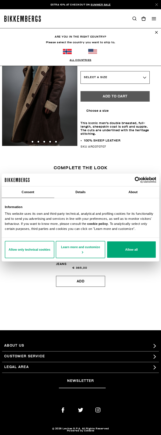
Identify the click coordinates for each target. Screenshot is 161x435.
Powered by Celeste (80, 430)
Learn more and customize (80, 247)
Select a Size (95, 77)
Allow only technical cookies (29, 249)
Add (80, 281)
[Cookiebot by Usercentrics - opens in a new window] (137, 180)
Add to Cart (115, 96)
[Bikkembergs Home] (24, 19)
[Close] (156, 4)
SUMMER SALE (101, 4)
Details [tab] (80, 192)
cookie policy (97, 223)
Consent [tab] (28, 192)
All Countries (80, 60)
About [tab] (133, 192)
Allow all (131, 249)
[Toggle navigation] (154, 19)
